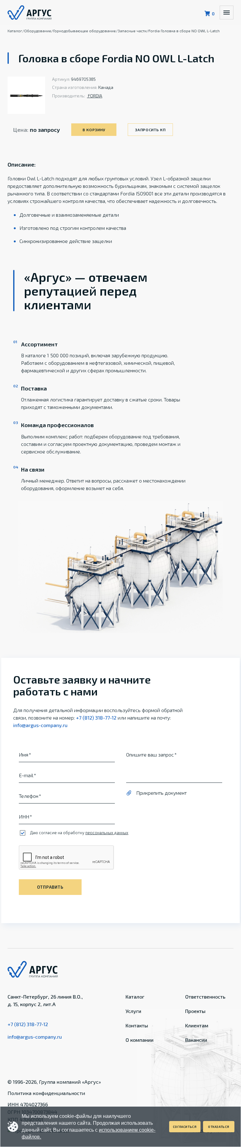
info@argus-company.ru (40, 725)
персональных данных (106, 832)
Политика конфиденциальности (46, 1093)
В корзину (94, 129)
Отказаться (218, 1127)
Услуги (133, 1011)
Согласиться (185, 1127)
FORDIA (94, 95)
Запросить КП (150, 129)
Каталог (135, 997)
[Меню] (226, 12)
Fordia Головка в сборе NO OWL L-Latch (184, 30)
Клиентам (196, 1025)
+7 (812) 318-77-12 (96, 718)
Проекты (195, 1011)
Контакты (137, 1025)
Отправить (50, 887)
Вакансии (196, 1040)
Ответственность (205, 997)
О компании (139, 1040)
